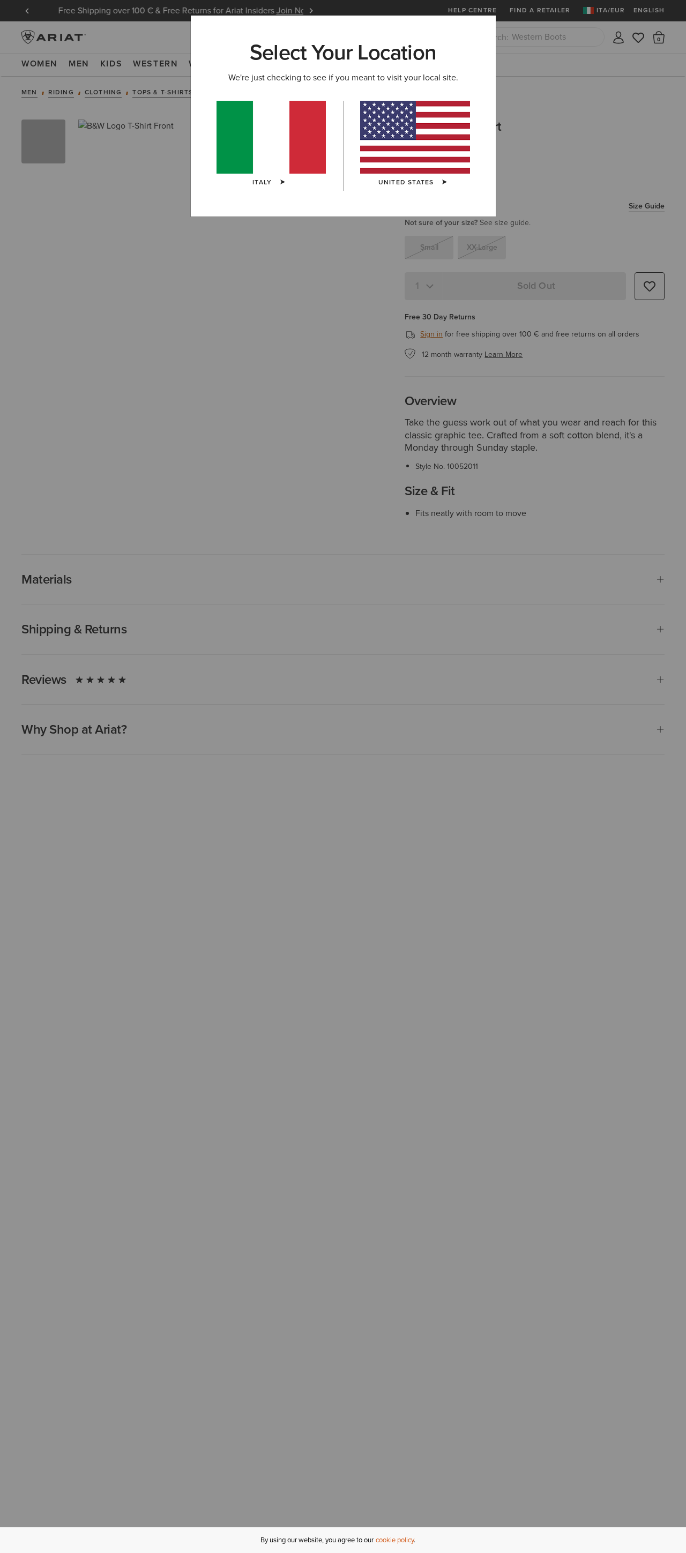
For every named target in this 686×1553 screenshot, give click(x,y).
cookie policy (395, 1540)
